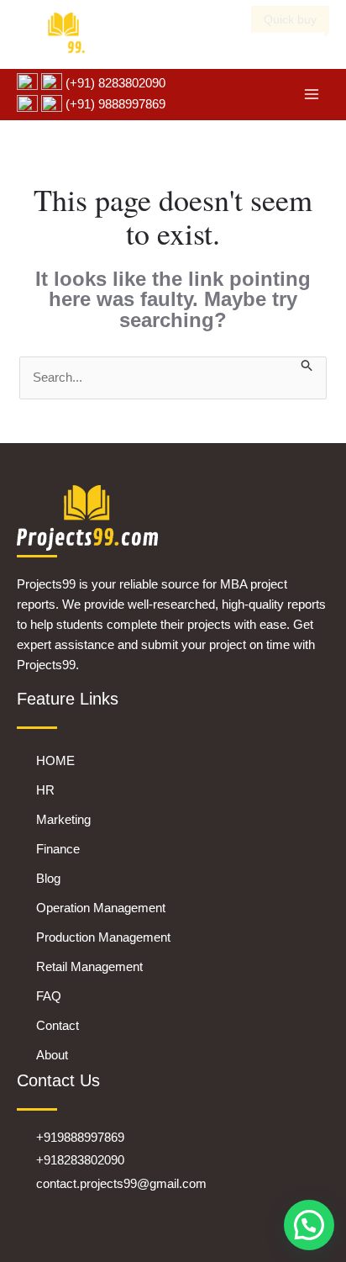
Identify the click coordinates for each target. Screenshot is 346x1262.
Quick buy (290, 19)
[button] (309, 1225)
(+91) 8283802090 (113, 83)
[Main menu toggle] (312, 95)
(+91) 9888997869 (113, 104)
